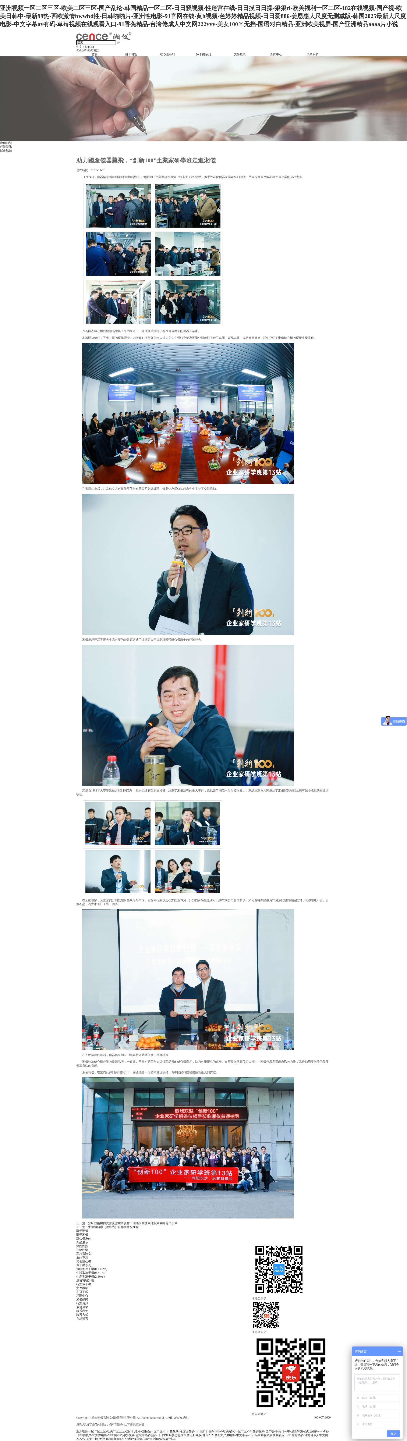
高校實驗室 (83, 1253)
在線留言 (82, 1318)
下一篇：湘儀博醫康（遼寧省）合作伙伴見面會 (107, 1227)
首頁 (95, 54)
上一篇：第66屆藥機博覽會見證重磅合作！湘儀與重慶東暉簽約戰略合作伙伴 (126, 1223)
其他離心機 (83, 1261)
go (118, 42)
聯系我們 (312, 54)
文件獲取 (240, 54)
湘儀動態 (6, 143)
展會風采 (6, 150)
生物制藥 (82, 1250)
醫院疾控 (82, 1246)
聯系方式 (82, 1314)
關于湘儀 (131, 54)
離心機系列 (167, 54)
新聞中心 (276, 54)
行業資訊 (6, 146)
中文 (79, 46)
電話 (96, 50)
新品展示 (82, 1242)
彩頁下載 (82, 1292)
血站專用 (82, 1257)
